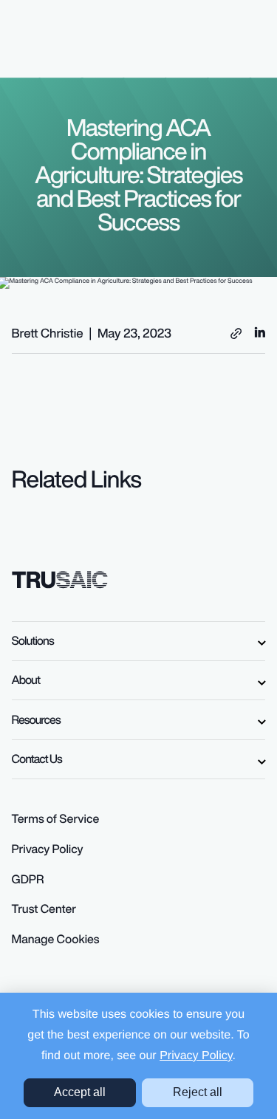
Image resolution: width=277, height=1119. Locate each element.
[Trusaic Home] (60, 578)
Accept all (80, 1092)
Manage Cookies (56, 939)
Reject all (197, 1092)
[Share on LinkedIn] (259, 331)
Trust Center (44, 908)
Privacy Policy (196, 1056)
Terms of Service (56, 818)
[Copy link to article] (236, 333)
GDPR (28, 879)
